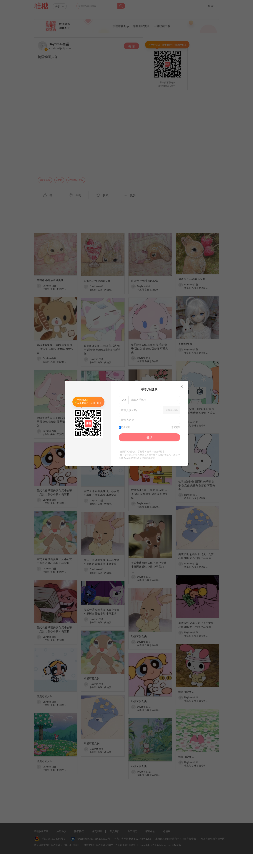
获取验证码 (172, 410)
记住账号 (125, 427)
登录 (149, 437)
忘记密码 (175, 427)
